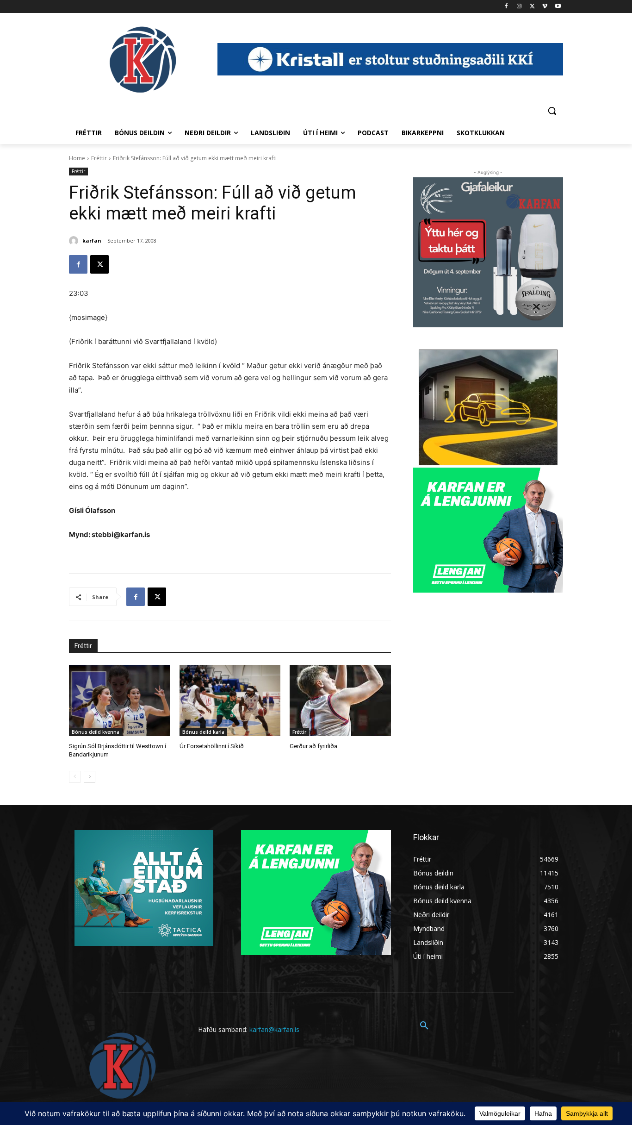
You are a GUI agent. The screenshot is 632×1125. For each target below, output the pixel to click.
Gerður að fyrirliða (313, 746)
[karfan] (75, 240)
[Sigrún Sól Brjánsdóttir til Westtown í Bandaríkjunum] (119, 700)
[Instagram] (519, 6)
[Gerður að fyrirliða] (340, 700)
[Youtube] (557, 6)
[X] (532, 6)
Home (77, 158)
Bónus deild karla (203, 732)
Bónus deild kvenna (95, 732)
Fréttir (99, 158)
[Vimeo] (544, 6)
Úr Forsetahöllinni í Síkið (212, 746)
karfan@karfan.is (274, 1029)
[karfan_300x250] (143, 888)
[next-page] (89, 777)
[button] (552, 111)
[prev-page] (75, 777)
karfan (91, 240)
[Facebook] (506, 6)
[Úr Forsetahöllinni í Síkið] (230, 700)
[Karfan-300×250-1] (488, 530)
